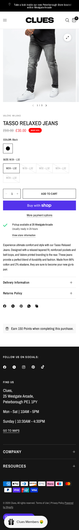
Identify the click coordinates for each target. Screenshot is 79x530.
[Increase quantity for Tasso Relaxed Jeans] (17, 193)
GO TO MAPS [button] (11, 430)
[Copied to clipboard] (37, 306)
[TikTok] (45, 366)
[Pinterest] (22, 306)
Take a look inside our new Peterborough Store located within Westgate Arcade (43, 6)
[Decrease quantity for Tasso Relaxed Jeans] (6, 193)
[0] (73, 20)
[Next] (46, 105)
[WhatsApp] (29, 306)
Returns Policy (12, 293)
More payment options (39, 215)
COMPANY (12, 451)
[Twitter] (17, 367)
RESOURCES (14, 466)
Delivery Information (16, 282)
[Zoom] (67, 37)
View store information (24, 235)
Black (8, 148)
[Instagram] (26, 367)
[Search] (67, 20)
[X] (13, 306)
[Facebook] (5, 306)
